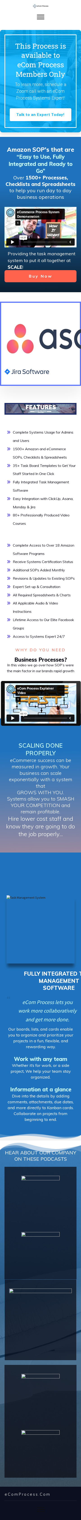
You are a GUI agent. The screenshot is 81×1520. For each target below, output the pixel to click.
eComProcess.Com (28, 1494)
